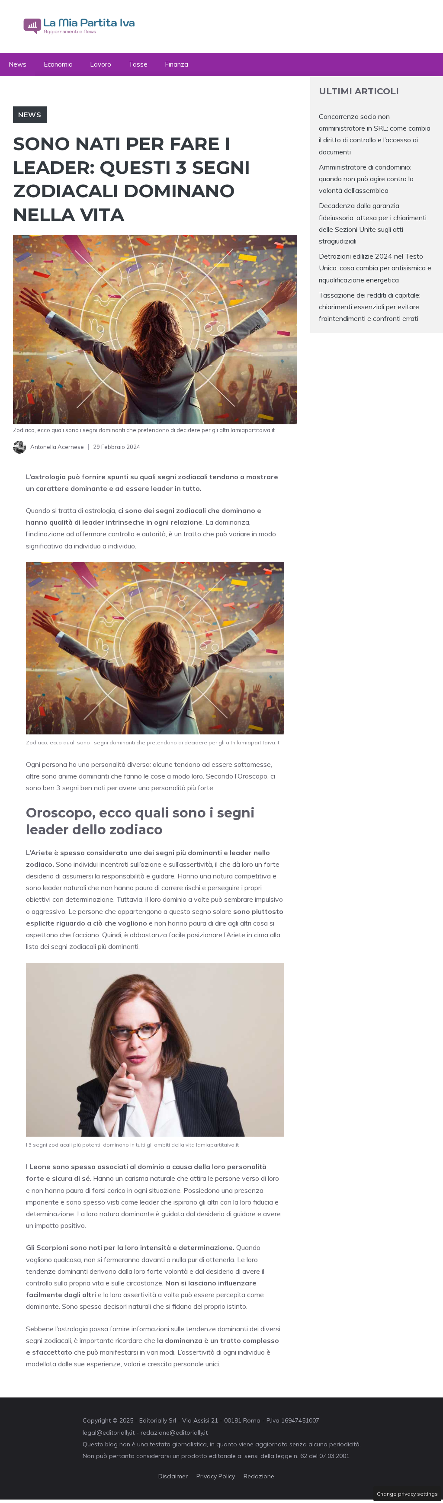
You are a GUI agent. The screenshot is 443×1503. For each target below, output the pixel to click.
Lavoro (100, 64)
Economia (58, 64)
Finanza (176, 64)
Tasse (138, 64)
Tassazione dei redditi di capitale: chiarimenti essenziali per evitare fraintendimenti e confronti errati (370, 307)
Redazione (259, 1476)
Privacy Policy (215, 1476)
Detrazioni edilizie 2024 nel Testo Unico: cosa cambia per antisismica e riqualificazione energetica (375, 268)
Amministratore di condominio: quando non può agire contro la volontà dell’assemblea (366, 179)
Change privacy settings (407, 1493)
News (17, 64)
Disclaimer (173, 1476)
